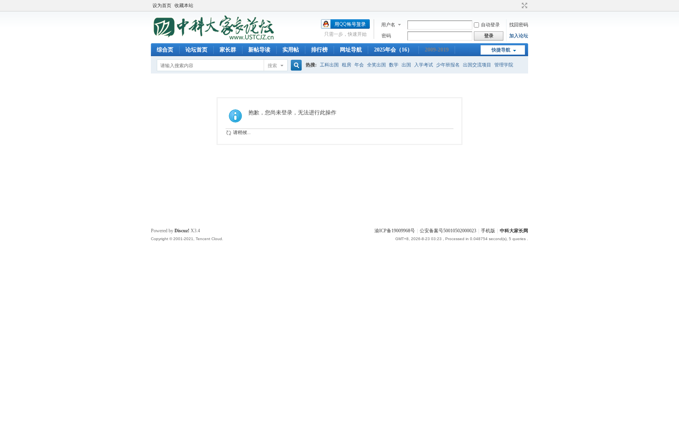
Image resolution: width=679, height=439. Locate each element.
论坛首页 (196, 50)
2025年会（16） (393, 50)
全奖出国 (376, 65)
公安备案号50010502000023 (448, 230)
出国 (406, 65)
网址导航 (351, 50)
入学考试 (423, 65)
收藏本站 (183, 5)
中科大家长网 (514, 230)
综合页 (165, 50)
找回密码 (518, 25)
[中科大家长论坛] (214, 38)
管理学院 (503, 65)
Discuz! (181, 230)
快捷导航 (501, 50)
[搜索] (295, 65)
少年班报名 (448, 65)
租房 (346, 65)
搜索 (272, 65)
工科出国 (329, 65)
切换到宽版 (523, 5)
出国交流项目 (477, 65)
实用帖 (291, 50)
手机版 (488, 230)
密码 (386, 36)
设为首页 (161, 5)
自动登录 (490, 25)
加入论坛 (518, 36)
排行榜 (319, 50)
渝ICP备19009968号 (394, 230)
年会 (359, 65)
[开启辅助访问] (517, 5)
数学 (393, 65)
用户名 (388, 25)
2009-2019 (437, 50)
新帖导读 (259, 50)
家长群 (228, 50)
